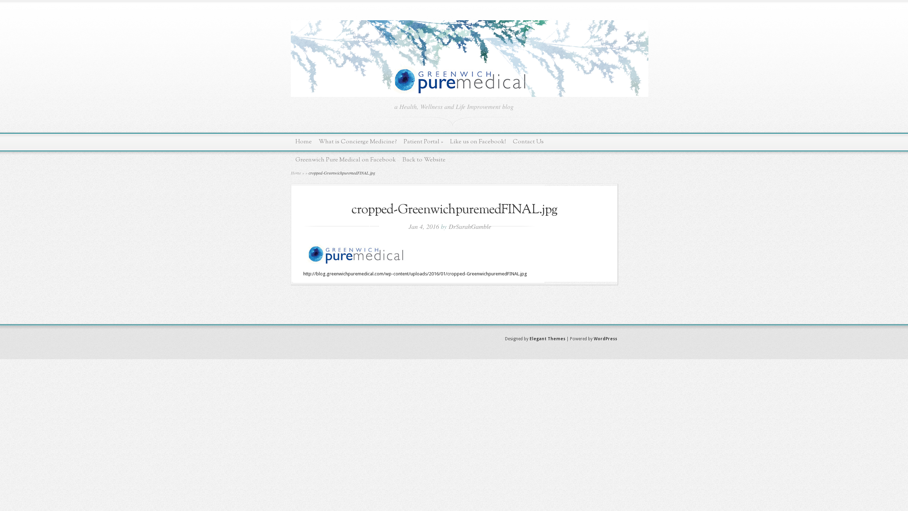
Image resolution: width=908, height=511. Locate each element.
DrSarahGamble (470, 226)
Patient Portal (423, 142)
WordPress (605, 338)
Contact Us (528, 142)
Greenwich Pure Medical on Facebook (345, 160)
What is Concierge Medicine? (358, 142)
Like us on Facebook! (478, 142)
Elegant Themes (547, 338)
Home (303, 142)
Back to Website (424, 160)
